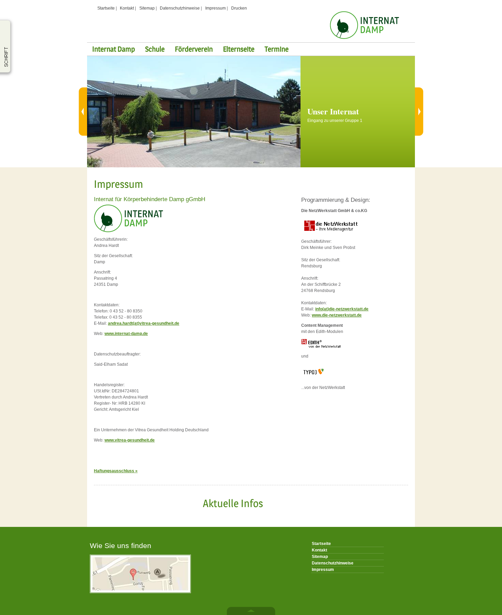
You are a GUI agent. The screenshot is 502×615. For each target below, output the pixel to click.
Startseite (106, 8)
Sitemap (147, 8)
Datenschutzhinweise (180, 8)
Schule (155, 49)
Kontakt (127, 8)
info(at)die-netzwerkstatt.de (341, 309)
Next (415, 111)
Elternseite (238, 49)
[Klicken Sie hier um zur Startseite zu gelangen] (365, 37)
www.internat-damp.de (126, 333)
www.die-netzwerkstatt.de (337, 315)
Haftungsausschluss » (116, 471)
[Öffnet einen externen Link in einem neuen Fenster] (329, 232)
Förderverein (194, 49)
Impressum (215, 8)
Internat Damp (113, 49)
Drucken (239, 8)
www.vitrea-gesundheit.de (129, 440)
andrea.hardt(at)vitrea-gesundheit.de (143, 323)
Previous (86, 111)
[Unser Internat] (194, 166)
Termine (277, 49)
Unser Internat (333, 111)
